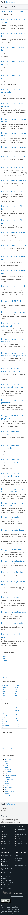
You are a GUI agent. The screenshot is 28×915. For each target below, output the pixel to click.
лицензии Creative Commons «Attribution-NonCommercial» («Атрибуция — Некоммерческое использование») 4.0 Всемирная (13, 909)
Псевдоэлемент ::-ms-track (12, 300)
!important (5, 656)
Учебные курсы (21, 839)
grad (11, 736)
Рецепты (19, 836)
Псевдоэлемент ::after (10, 517)
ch (3, 736)
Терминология (19, 860)
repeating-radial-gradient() (19, 713)
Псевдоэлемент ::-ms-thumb (13, 245)
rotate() (16, 720)
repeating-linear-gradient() (19, 709)
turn (20, 740)
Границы (7, 763)
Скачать (17, 867)
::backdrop (4, 660)
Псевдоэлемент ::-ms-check (13, 156)
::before (4, 662)
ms (11, 742)
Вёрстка (19, 831)
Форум (5, 848)
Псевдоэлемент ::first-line (12, 572)
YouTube (6, 846)
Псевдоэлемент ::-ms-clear (12, 167)
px (11, 748)
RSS (5, 829)
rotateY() (17, 724)
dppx (3, 746)
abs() (3, 707)
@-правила (8, 759)
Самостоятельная (22, 843)
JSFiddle (6, 831)
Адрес (3, 693)
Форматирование (9, 791)
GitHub (5, 834)
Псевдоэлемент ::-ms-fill (11, 191)
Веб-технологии (21, 834)
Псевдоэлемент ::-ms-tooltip (13, 286)
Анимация (7, 761)
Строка (16, 689)
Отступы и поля (9, 771)
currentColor (5, 685)
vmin (20, 746)
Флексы (7, 789)
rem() (16, 707)
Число (16, 697)
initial (3, 689)
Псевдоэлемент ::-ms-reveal (13, 232)
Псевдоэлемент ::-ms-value (13, 312)
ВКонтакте (6, 836)
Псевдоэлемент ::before (11, 549)
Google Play (7, 843)
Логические (8, 769)
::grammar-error (6, 668)
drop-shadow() (5, 725)
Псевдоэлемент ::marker (11, 597)
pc (11, 744)
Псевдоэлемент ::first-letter (13, 561)
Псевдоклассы (9, 777)
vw (19, 748)
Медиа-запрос (5, 697)
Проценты (17, 685)
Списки (7, 783)
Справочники (21, 829)
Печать (6, 773)
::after (3, 658)
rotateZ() (17, 726)
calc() (3, 717)
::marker (4, 671)
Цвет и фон (8, 795)
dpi (3, 744)
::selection (4, 675)
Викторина (20, 846)
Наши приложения (20, 863)
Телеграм (6, 839)
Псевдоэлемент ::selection (12, 623)
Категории (22, 11)
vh (19, 742)
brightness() (5, 715)
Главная (3, 11)
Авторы (17, 855)
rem (19, 736)
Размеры (7, 781)
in (10, 738)
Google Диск (7, 841)
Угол (16, 691)
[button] (25, 2)
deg (3, 740)
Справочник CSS (12, 11)
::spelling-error (5, 677)
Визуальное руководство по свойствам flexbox (6, 886)
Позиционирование (10, 775)
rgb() (16, 716)
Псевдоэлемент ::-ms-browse (13, 147)
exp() (3, 727)
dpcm (3, 742)
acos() (3, 709)
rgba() (16, 718)
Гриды (6, 765)
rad (11, 750)
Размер (16, 687)
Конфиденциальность (21, 865)
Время (4, 695)
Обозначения (18, 858)
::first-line (4, 666)
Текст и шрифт (8, 787)
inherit (4, 687)
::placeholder (5, 673)
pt (11, 746)
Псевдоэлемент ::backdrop (12, 530)
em (3, 748)
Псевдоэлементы (9, 779)
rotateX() (17, 722)
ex (3, 750)
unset (3, 691)
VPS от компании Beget (17, 896)
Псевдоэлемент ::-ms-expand (13, 180)
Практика (19, 841)
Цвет (16, 695)
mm (11, 740)
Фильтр (16, 693)
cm (3, 738)
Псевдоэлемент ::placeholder (13, 612)
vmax (20, 744)
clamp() (4, 719)
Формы (7, 793)
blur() (3, 713)
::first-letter (5, 664)
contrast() (4, 721)
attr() (3, 711)
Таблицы (7, 785)
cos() (3, 723)
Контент (7, 767)
